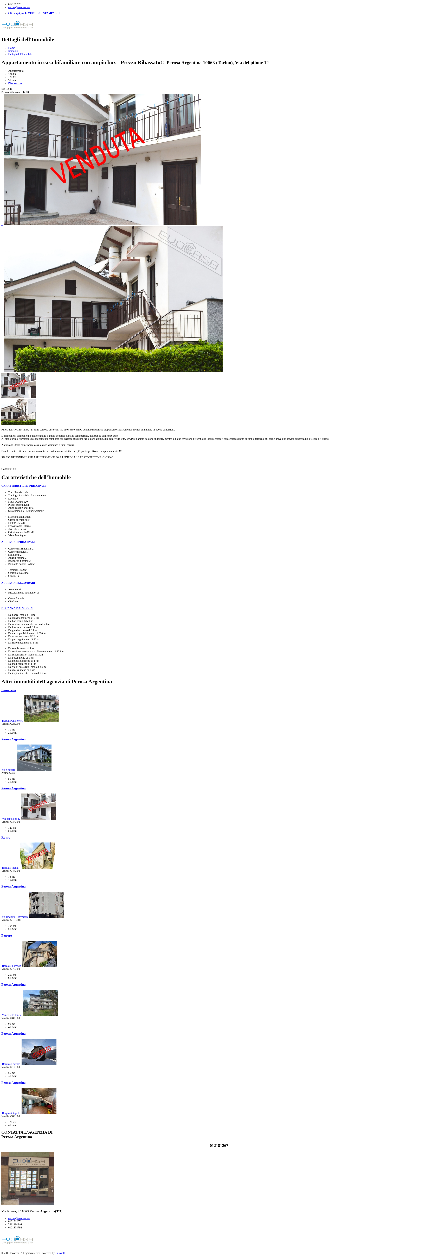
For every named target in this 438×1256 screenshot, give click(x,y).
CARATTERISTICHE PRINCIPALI (23, 485)
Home (11, 47)
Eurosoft (60, 1253)
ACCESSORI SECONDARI (18, 582)
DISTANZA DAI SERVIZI (17, 608)
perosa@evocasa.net (19, 7)
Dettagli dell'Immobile (20, 54)
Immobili (13, 50)
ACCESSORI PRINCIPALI (18, 541)
